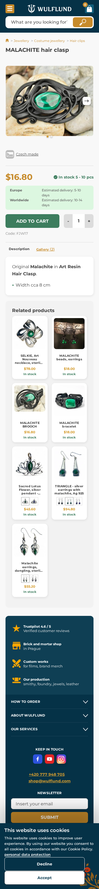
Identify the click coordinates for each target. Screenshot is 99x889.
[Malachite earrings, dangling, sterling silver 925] (25, 578)
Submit (50, 817)
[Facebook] (37, 759)
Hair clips (77, 41)
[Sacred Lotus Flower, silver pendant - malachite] (25, 501)
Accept (44, 877)
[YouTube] (49, 759)
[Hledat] (83, 22)
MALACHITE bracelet (69, 424)
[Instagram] (61, 759)
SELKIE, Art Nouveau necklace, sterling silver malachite (30, 361)
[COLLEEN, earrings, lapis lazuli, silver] (34, 578)
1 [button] (47, 137)
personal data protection (27, 854)
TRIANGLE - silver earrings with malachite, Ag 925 (69, 489)
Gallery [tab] (45, 249)
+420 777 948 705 (47, 774)
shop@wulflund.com (50, 780)
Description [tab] (19, 249)
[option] (49, 101)
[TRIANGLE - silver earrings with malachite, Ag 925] (69, 501)
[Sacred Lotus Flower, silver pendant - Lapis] (34, 501)
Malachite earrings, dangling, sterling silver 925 (30, 568)
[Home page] (8, 41)
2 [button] (51, 137)
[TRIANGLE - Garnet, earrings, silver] (60, 501)
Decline (44, 864)
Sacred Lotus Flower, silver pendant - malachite (30, 491)
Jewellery (21, 41)
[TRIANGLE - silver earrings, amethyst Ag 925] (78, 501)
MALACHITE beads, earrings (69, 357)
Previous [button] (12, 101)
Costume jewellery (49, 41)
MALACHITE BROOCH (30, 424)
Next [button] (86, 101)
